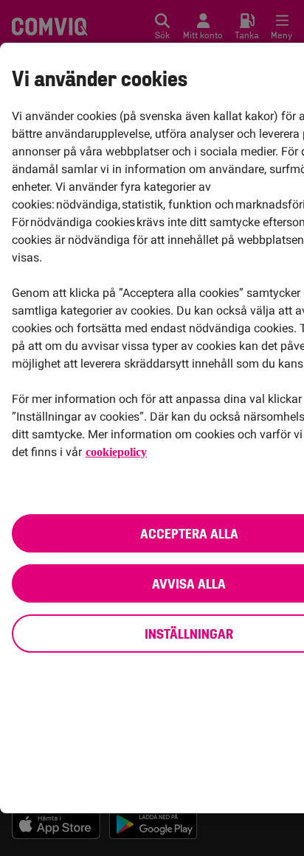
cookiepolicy (119, 452)
